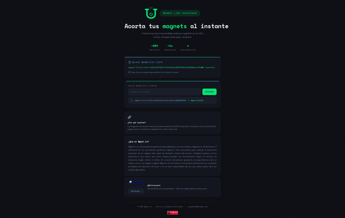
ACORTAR (209, 91)
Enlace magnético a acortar (142, 86)
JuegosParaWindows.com (197, 206)
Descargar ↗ (136, 191)
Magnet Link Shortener (180, 13)
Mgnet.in (148, 206)
